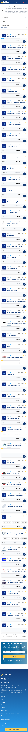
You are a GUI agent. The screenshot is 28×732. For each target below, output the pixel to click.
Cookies (3, 715)
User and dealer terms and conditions (10, 713)
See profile (9, 225)
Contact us (3, 707)
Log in (2, 725)
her (22, 661)
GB (25, 2)
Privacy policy (4, 710)
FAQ (2, 705)
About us (3, 702)
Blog (2, 699)
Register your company (6, 723)
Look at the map (23, 27)
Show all (24, 636)
